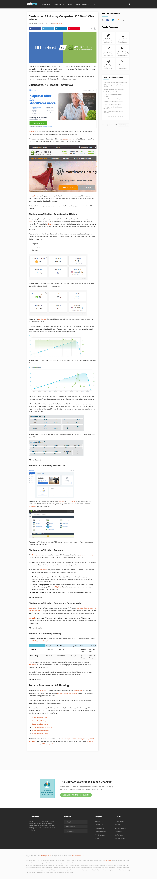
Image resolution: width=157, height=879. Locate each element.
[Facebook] (107, 21)
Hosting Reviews (81, 4)
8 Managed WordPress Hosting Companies (112, 107)
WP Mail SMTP (120, 838)
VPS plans (57, 587)
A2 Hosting (32, 196)
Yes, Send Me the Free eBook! (76, 795)
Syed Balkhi (107, 860)
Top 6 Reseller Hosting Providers (113, 101)
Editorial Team (57, 23)
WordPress (32, 506)
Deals (70, 4)
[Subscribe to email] (123, 21)
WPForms (118, 825)
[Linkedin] (113, 21)
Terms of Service (100, 832)
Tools (93, 4)
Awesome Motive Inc (78, 855)
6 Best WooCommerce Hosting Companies (112, 95)
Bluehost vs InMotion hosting (42, 727)
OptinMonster (119, 821)
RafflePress (119, 835)
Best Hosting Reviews (113, 77)
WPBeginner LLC (46, 855)
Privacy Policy (99, 828)
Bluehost (32, 131)
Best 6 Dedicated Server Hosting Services (113, 111)
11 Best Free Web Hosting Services (113, 89)
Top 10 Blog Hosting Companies (112, 92)
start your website (86, 555)
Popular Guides (58, 4)
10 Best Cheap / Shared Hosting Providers (113, 85)
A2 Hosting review (48, 744)
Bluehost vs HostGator (39, 718)
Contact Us (99, 825)
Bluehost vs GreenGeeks (40, 730)
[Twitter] (103, 21)
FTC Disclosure (100, 835)
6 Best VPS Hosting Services (111, 104)
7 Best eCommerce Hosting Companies (115, 99)
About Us (98, 821)
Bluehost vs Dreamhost (40, 724)
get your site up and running (67, 693)
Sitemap (97, 838)
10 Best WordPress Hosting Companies (115, 82)
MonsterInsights (120, 828)
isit (32, 4)
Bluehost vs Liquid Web (40, 734)
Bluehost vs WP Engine (40, 721)
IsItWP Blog (46, 4)
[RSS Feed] (118, 21)
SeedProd (118, 832)
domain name (67, 139)
